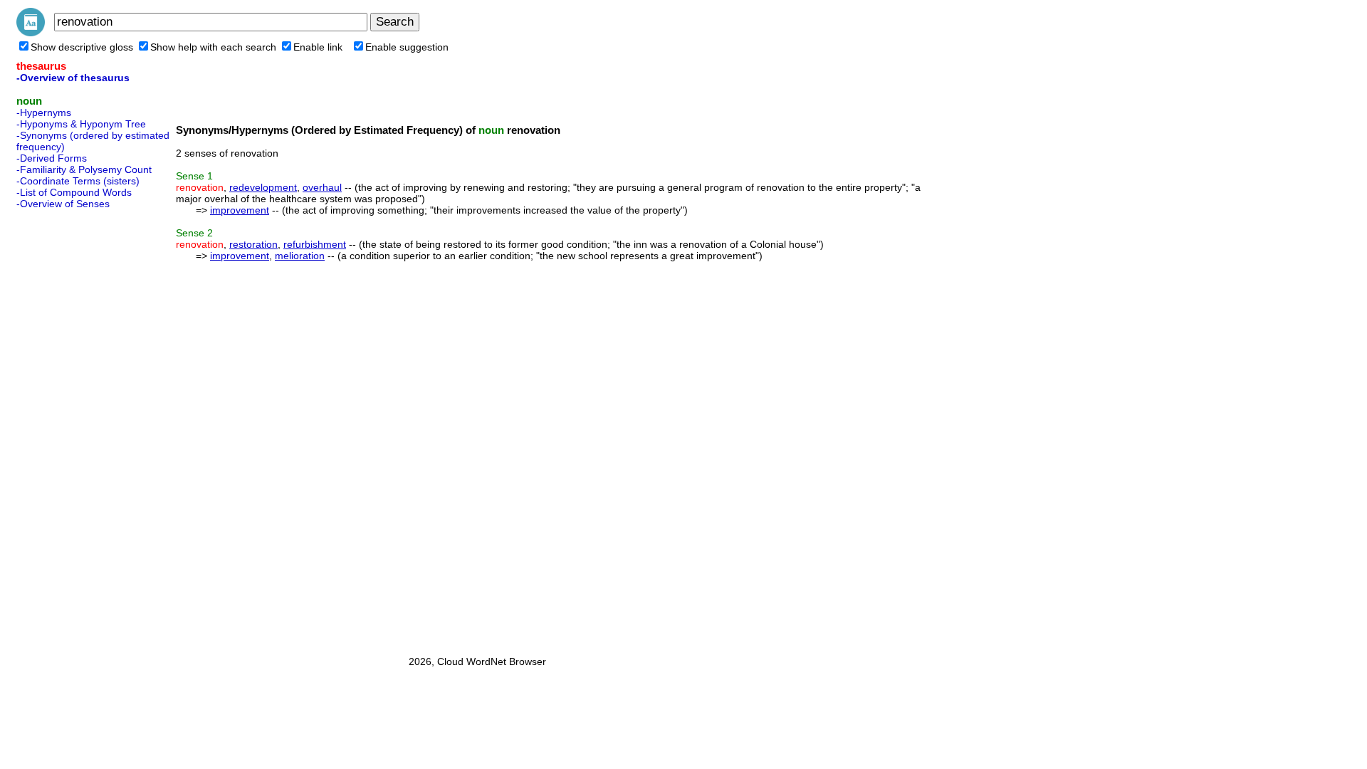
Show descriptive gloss (82, 47)
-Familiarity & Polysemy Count (84, 169)
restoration (253, 244)
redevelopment (263, 187)
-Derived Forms (51, 158)
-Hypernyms (43, 112)
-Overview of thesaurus (73, 77)
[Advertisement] (73, 428)
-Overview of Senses (63, 203)
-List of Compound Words (74, 192)
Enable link (317, 47)
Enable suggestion (407, 47)
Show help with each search (213, 47)
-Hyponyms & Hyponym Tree (81, 124)
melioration (300, 255)
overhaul (322, 187)
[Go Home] (30, 32)
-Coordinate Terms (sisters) (78, 181)
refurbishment (314, 244)
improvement (239, 210)
